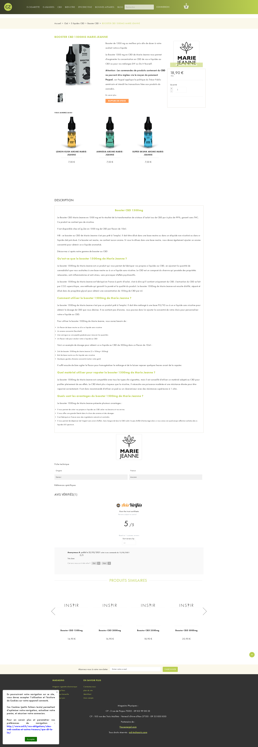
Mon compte (88, 698)
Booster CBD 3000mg (186, 630)
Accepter (31, 739)
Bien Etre (70, 7)
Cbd (60, 7)
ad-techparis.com (138, 732)
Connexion (162, 7)
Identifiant (87, 694)
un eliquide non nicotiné (178, 235)
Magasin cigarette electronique (64, 686)
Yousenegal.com (128, 726)
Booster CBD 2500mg (148, 630)
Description (64, 200)
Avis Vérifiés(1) (65, 494)
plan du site (88, 690)
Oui (96, 563)
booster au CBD (100, 251)
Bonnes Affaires (104, 7)
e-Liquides (48, 7)
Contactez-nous (89, 686)
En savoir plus (110, 95)
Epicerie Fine (85, 7)
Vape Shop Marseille (60, 694)
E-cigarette (33, 7)
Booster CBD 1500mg (71, 630)
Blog (120, 7)
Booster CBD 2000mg (110, 630)
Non (106, 563)
